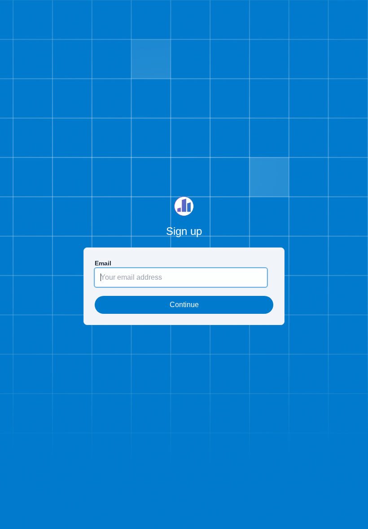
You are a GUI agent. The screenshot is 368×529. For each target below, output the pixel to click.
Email (103, 263)
